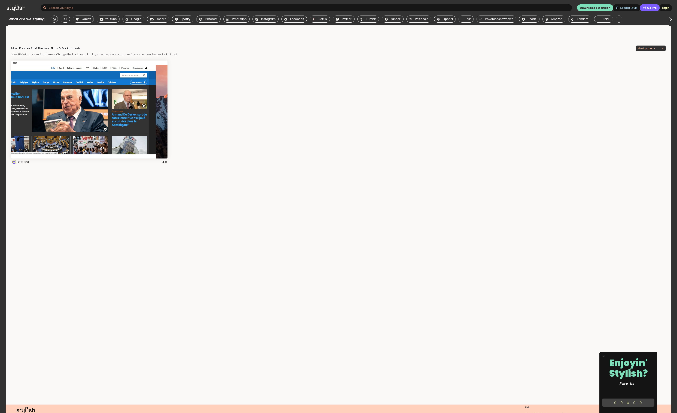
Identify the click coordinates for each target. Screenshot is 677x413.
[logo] (22, 8)
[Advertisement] (338, 33)
